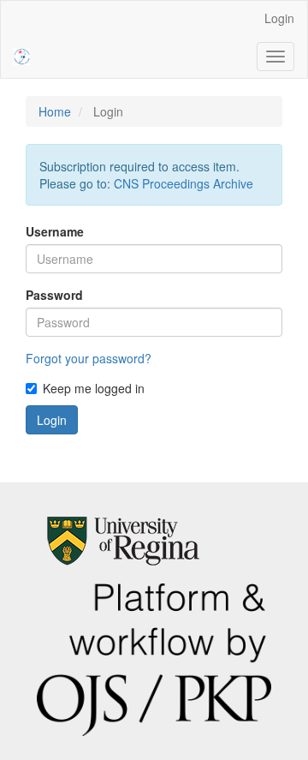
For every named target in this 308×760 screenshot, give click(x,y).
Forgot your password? (88, 358)
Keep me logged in (94, 388)
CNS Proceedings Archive (183, 183)
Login (279, 18)
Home (54, 111)
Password (54, 294)
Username (55, 231)
